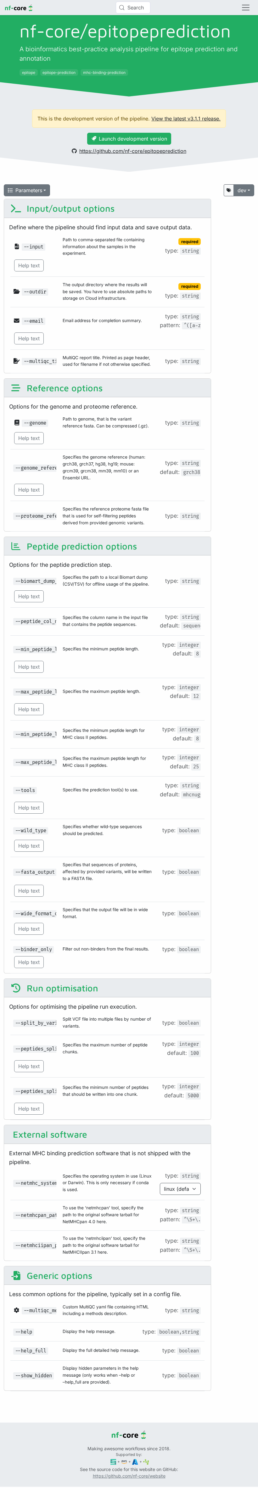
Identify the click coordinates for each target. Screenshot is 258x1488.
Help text (29, 265)
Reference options (63, 387)
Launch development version (133, 139)
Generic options (58, 1275)
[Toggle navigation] (245, 8)
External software (48, 1134)
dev (242, 190)
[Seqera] (113, 1461)
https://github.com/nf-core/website (129, 1476)
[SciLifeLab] (146, 1461)
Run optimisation (61, 988)
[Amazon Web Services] (124, 1461)
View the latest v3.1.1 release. (186, 118)
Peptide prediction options (80, 546)
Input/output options (69, 208)
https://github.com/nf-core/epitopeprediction (132, 151)
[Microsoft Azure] (135, 1461)
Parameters (28, 190)
